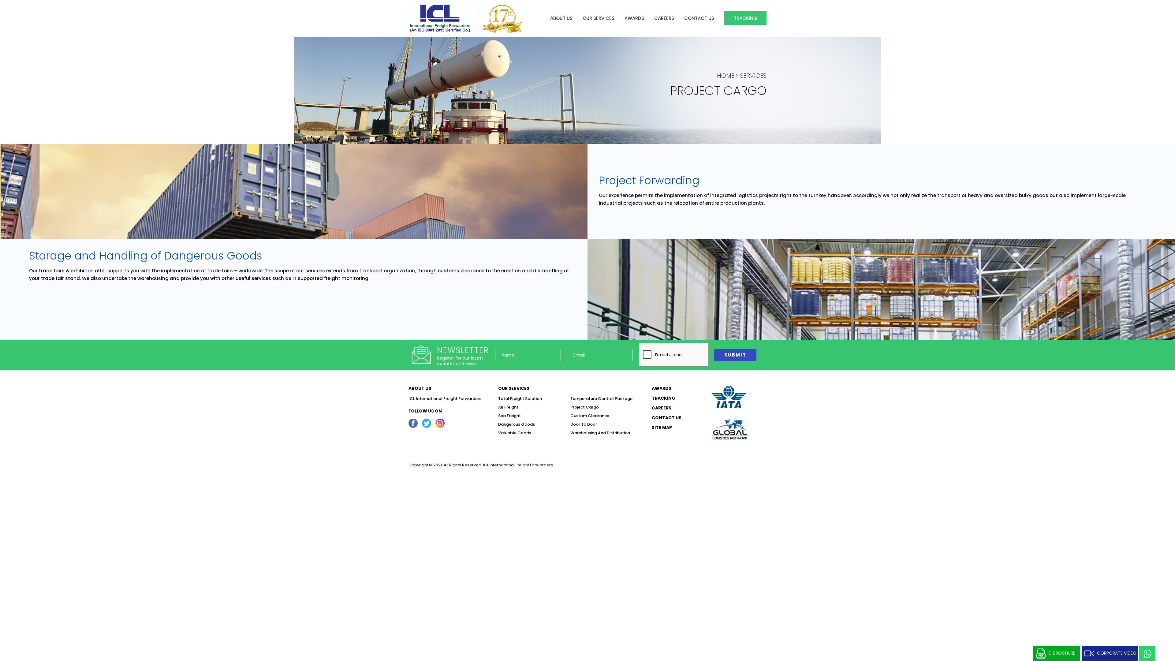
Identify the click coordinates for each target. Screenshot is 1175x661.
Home (725, 75)
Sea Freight (509, 415)
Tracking (745, 18)
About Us (561, 18)
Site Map (662, 427)
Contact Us (699, 18)
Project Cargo (584, 407)
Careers (664, 18)
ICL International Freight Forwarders (444, 398)
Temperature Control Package (601, 398)
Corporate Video (1116, 653)
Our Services (598, 18)
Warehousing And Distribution (600, 432)
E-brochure (1062, 653)
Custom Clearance (589, 415)
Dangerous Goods (516, 424)
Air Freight (508, 407)
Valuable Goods (514, 432)
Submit (735, 355)
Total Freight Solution (520, 398)
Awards (634, 18)
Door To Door (583, 424)
